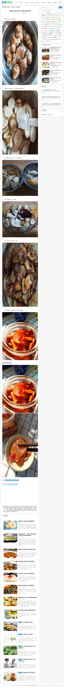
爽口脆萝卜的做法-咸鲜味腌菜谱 (26, 573)
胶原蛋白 (52, 30)
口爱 (48, 37)
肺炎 (45, 32)
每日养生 (46, 19)
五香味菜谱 (48, 41)
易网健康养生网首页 (6, 7)
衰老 (53, 15)
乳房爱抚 (50, 33)
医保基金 (56, 26)
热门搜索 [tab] (43, 11)
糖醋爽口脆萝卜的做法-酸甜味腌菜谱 (27, 597)
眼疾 (51, 26)
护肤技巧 (53, 23)
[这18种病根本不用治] (10, 626)
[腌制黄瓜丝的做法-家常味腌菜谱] (10, 589)
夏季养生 (55, 35)
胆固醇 (58, 28)
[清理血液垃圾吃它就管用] (10, 676)
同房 (50, 24)
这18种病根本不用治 (28, 622)
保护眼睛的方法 (49, 13)
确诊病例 (58, 30)
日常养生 (32, 2)
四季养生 (26, 2)
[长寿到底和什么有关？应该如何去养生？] (10, 663)
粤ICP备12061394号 (32, 686)
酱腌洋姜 (9, 480)
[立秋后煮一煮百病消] (10, 638)
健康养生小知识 (59, 685)
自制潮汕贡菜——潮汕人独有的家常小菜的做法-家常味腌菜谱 (27, 534)
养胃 (45, 35)
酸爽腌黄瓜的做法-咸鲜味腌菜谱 (26, 561)
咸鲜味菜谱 (18, 7)
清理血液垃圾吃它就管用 (29, 672)
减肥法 (47, 23)
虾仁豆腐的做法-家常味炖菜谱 (11, 485)
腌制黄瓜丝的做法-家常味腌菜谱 (26, 585)
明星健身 (54, 17)
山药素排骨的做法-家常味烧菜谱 (12, 483)
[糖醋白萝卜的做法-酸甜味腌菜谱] (10, 525)
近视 (53, 28)
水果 (48, 28)
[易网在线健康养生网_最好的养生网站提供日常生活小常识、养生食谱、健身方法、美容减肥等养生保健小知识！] (7, 2)
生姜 (42, 13)
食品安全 (47, 17)
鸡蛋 (46, 26)
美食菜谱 (43, 2)
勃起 (53, 21)
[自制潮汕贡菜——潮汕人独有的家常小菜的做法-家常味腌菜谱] (10, 538)
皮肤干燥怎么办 (58, 32)
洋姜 (6, 480)
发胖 (55, 33)
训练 (45, 24)
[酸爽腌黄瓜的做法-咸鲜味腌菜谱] (10, 565)
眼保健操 (57, 39)
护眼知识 (49, 2)
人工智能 (58, 21)
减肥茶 (44, 33)
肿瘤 (50, 35)
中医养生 (60, 2)
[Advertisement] (20, 496)
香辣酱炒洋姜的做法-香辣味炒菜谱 (27, 549)
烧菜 (59, 23)
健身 (51, 39)
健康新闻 (21, 2)
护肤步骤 (54, 37)
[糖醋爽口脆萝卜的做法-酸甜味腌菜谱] (10, 601)
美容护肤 (55, 2)
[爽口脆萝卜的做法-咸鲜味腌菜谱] (10, 577)
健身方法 (38, 2)
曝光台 (56, 13)
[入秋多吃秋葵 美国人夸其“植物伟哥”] (10, 650)
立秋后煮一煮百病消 (28, 634)
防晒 (60, 33)
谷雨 (58, 19)
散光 (48, 21)
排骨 (42, 23)
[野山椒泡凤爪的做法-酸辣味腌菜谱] (10, 614)
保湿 (57, 15)
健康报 (52, 19)
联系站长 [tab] (49, 11)
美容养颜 (46, 30)
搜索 (60, 7)
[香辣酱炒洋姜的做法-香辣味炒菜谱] (10, 553)
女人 (59, 17)
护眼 (46, 39)
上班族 (48, 15)
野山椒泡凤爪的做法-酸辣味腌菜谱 (27, 610)
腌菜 (17, 480)
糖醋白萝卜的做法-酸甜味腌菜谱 (26, 521)
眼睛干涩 (43, 21)
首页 (16, 2)
